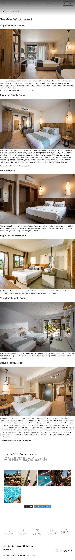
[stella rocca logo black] (23, 532)
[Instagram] (70, 550)
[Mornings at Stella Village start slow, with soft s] (46, 478)
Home (4, 11)
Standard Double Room (13, 298)
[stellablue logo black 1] (66, 531)
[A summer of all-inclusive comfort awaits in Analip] (62, 478)
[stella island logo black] (8, 532)
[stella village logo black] (52, 532)
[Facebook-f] (65, 550)
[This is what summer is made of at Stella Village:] (12, 495)
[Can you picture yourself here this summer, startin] (12, 478)
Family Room (7, 170)
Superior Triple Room (12, 25)
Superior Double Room (13, 235)
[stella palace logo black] (37, 532)
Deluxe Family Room (11, 362)
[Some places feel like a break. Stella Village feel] (29, 478)
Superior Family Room (12, 95)
